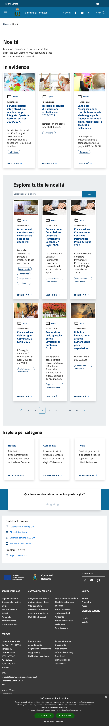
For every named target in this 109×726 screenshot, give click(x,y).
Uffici (4, 605)
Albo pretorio (61, 648)
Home (6, 24)
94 (77, 410)
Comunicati (87, 602)
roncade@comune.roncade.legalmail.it (19, 676)
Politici (5, 613)
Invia (89, 194)
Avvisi (25, 220)
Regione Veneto (11, 3)
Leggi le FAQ (34, 652)
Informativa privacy (64, 652)
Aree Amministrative (11, 602)
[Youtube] (81, 12)
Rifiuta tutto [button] (65, 715)
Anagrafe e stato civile (38, 598)
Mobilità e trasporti (37, 617)
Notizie (15, 97)
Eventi (85, 621)
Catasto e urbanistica (38, 613)
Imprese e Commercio (38, 609)
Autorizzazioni (61, 628)
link (80, 710)
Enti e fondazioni (9, 609)
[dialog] (54, 710)
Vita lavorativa (35, 605)
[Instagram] (87, 12)
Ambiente (59, 616)
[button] (54, 721)
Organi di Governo (10, 598)
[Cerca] (103, 12)
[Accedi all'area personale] (97, 4)
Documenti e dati (9, 624)
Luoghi (85, 618)
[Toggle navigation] (5, 12)
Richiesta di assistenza (38, 656)
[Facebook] (74, 12)
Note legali (60, 656)
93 (70, 410)
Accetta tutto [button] (44, 715)
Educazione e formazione (66, 598)
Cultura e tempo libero (38, 602)
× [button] (106, 697)
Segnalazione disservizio (39, 648)
